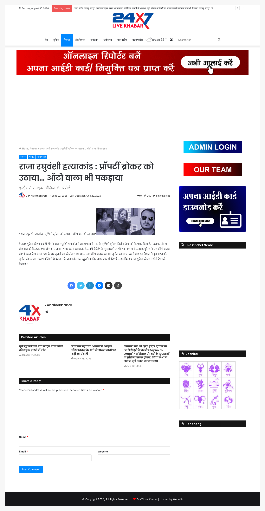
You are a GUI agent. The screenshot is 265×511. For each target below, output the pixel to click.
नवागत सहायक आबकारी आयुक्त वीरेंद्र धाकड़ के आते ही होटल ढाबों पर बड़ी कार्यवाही (93, 350)
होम (46, 39)
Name (23, 436)
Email (23, 451)
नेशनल (67, 39)
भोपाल (31, 156)
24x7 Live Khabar (146, 499)
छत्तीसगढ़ (108, 39)
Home (25, 148)
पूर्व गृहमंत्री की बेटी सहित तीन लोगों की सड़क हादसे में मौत (41, 348)
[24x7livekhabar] (132, 20)
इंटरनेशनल (80, 39)
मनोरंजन (94, 39)
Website (103, 451)
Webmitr (178, 499)
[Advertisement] (132, 108)
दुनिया (56, 39)
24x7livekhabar (35, 195)
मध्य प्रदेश (122, 39)
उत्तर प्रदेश (137, 39)
